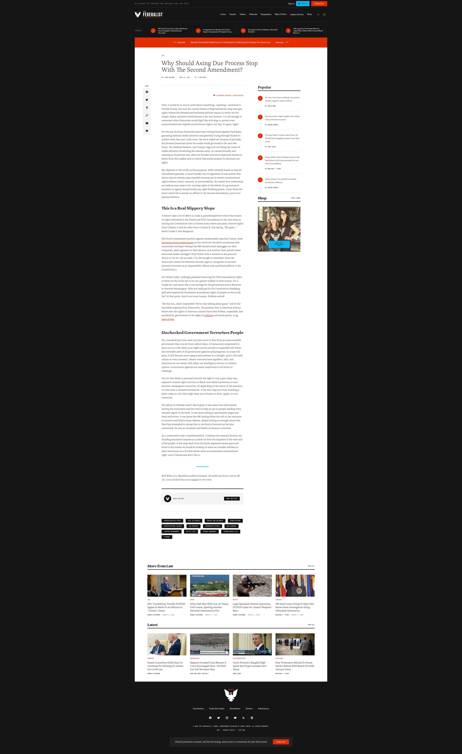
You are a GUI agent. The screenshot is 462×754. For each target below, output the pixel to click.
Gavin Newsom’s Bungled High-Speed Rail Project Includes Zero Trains (249, 666)
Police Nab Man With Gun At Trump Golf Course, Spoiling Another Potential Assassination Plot (209, 607)
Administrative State (172, 521)
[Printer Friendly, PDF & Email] (147, 131)
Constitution (235, 521)
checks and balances (215, 521)
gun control (231, 526)
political (208, 315)
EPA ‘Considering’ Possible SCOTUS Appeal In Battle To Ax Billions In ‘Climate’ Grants (166, 607)
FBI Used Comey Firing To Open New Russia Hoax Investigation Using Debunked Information (295, 607)
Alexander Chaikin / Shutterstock (229, 95)
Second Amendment (209, 531)
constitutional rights (173, 526)
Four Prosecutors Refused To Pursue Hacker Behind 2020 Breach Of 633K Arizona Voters (295, 666)
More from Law (160, 566)
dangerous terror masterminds (177, 242)
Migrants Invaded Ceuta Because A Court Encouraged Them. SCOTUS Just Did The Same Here (208, 666)
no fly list (191, 531)
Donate (304, 3)
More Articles (231, 499)
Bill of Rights (194, 521)
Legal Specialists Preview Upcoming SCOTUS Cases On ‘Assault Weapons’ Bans (252, 607)
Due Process (193, 526)
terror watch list (231, 531)
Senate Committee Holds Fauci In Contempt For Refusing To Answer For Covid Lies (165, 666)
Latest (152, 625)
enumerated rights (212, 526)
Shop (262, 198)
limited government (171, 531)
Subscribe (319, 3)
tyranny (167, 537)
